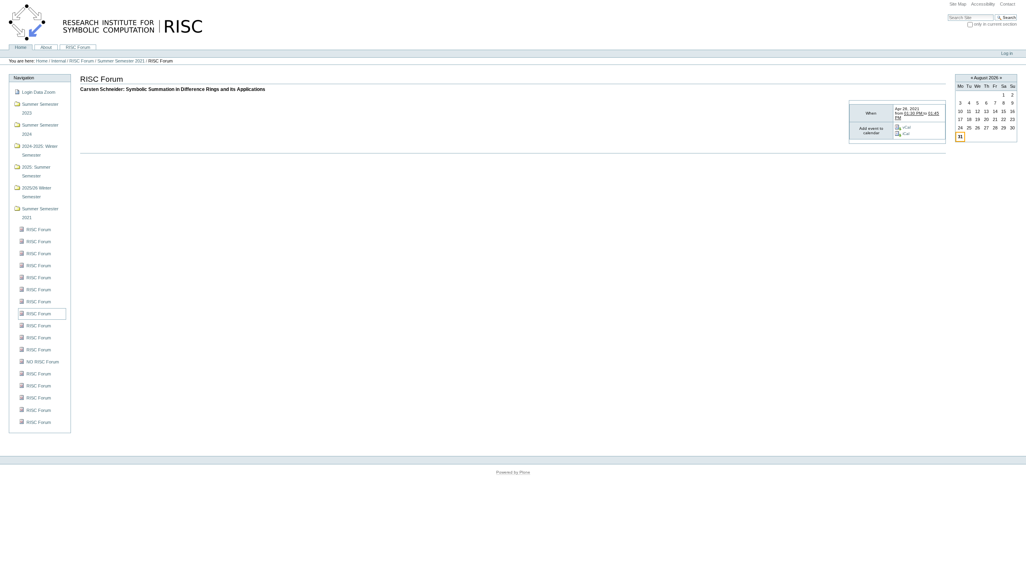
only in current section (995, 24)
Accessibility (983, 4)
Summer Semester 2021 (121, 61)
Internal (58, 61)
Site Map (957, 4)
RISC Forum (78, 47)
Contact (1007, 4)
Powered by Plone (513, 472)
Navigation (24, 77)
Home (20, 47)
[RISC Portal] (101, 22)
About (46, 47)
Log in (1007, 53)
